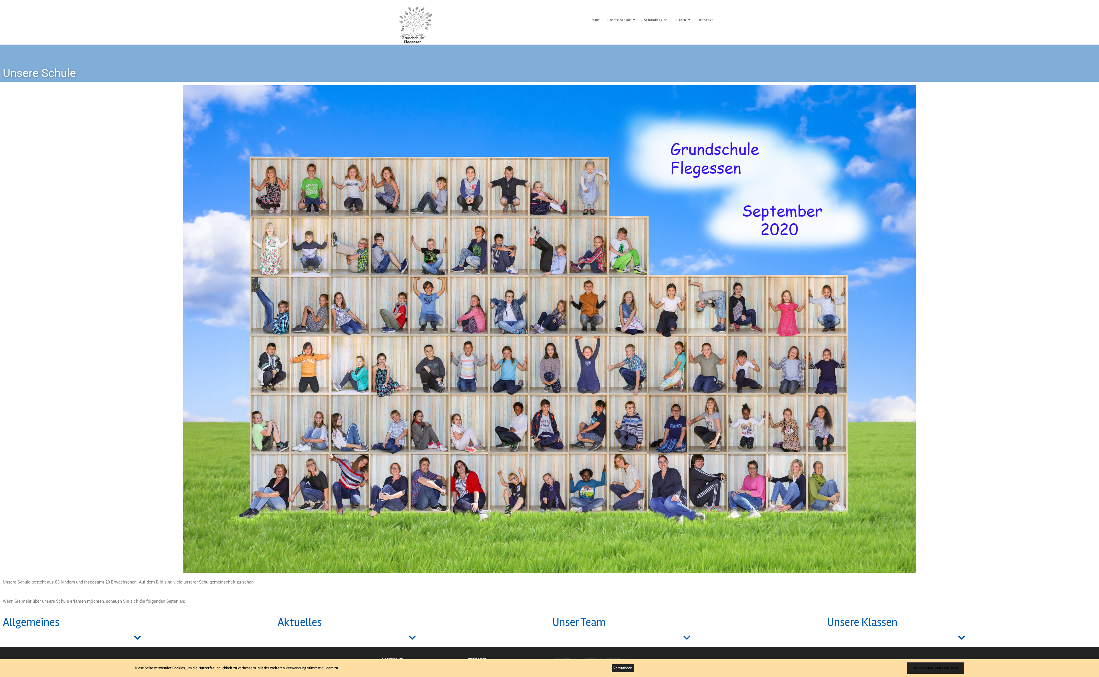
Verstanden (622, 668)
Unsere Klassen (862, 622)
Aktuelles (300, 622)
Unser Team (579, 622)
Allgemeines (31, 622)
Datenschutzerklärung (935, 668)
